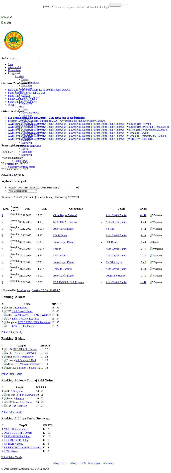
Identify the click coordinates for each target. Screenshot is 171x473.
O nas (11, 104)
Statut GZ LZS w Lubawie (22, 101)
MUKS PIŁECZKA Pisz (17, 436)
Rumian (20, 398)
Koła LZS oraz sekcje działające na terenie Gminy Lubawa (39, 89)
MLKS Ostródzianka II (16, 429)
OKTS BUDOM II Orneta (18, 432)
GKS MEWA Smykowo (26, 364)
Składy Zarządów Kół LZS (22, 98)
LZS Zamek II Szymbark (26, 367)
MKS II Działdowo (23, 356)
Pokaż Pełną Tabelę (11, 332)
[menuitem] (10, 64)
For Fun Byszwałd (25, 394)
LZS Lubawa (11, 451)
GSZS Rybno (20, 307)
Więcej (124, 4)
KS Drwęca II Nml (26, 360)
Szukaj (5, 58)
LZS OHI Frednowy (23, 326)
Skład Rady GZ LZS (19, 95)
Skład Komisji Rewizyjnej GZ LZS (27, 92)
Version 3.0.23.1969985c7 (46, 290)
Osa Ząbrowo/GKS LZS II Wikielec (32, 314)
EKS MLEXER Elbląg (16, 440)
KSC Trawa (26, 402)
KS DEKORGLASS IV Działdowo (23, 447)
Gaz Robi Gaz (19, 405)
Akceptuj (115, 5)
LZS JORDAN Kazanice (25, 318)
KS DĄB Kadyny (13, 443)
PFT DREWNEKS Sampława (34, 322)
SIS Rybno (17, 391)
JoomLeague (23, 290)
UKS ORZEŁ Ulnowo (25, 349)
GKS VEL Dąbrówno (24, 352)
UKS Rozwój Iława (22, 311)
